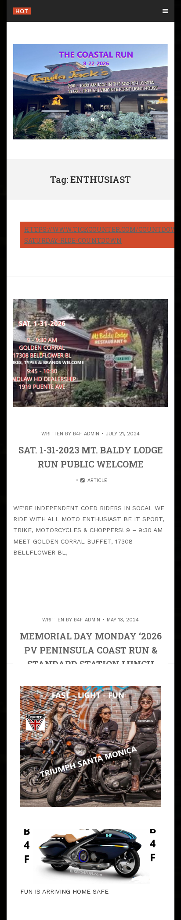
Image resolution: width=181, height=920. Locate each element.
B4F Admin (86, 434)
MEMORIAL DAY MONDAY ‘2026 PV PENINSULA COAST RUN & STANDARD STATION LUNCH (91, 650)
